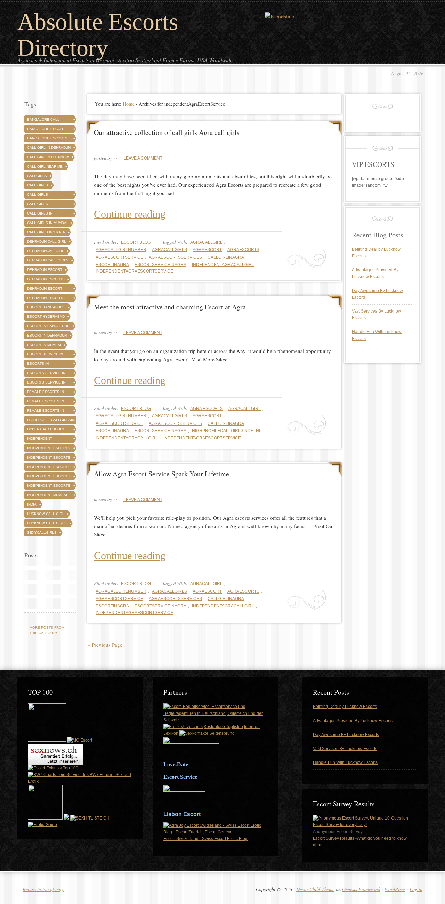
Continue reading (129, 214)
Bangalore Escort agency (46, 130)
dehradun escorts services (46, 299)
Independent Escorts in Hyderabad (48, 477)
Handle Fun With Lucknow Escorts (345, 762)
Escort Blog (136, 242)
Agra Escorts (206, 408)
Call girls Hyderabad (38, 205)
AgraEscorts (243, 249)
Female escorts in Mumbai (45, 411)
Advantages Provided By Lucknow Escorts (353, 720)
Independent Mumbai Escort (47, 496)
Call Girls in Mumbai (47, 223)
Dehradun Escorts (46, 279)
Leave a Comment (142, 158)
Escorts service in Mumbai (46, 383)
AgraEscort (207, 249)
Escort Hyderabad (46, 316)
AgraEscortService (119, 257)
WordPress (395, 889)
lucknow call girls (47, 523)
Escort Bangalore (46, 307)
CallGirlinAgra (226, 257)
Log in (416, 889)
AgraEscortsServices (175, 257)
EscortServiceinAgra (160, 264)
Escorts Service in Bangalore (46, 374)
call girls (37, 185)
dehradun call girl (46, 241)
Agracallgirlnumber (121, 249)
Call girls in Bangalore (39, 214)
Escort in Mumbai (44, 345)
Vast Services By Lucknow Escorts (345, 748)
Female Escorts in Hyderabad (45, 402)
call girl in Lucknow (48, 157)
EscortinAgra (112, 264)
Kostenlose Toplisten (223, 726)
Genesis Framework (361, 889)
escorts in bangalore (38, 365)
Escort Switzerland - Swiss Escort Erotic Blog (205, 838)
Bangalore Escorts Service (47, 139)
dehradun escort (44, 270)
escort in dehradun (47, 335)
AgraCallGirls (169, 249)
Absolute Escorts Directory (97, 34)
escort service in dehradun (45, 355)
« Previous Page (105, 644)
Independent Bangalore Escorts (47, 440)
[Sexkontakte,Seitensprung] (207, 733)
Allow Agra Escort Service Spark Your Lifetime (161, 473)
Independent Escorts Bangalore (48, 449)
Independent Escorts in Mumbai (48, 487)
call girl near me (45, 166)
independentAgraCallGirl (223, 264)
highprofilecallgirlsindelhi (226, 430)
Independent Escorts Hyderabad (48, 458)
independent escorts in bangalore (48, 468)
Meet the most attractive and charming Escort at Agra (170, 307)
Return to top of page (43, 889)
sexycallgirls (42, 532)
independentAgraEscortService (134, 271)
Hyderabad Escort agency (46, 430)
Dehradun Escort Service (44, 289)
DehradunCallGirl (45, 251)
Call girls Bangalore (38, 196)
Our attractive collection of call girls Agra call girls (167, 132)
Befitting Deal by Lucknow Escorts (345, 706)
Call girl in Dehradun (49, 148)
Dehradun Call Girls (47, 260)
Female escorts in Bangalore (45, 393)
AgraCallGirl (206, 242)
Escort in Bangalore (48, 326)
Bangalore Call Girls (43, 120)
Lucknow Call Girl (45, 514)
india (32, 504)
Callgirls (37, 176)
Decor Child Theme (315, 889)
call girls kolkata (46, 232)
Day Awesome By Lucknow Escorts (346, 734)
